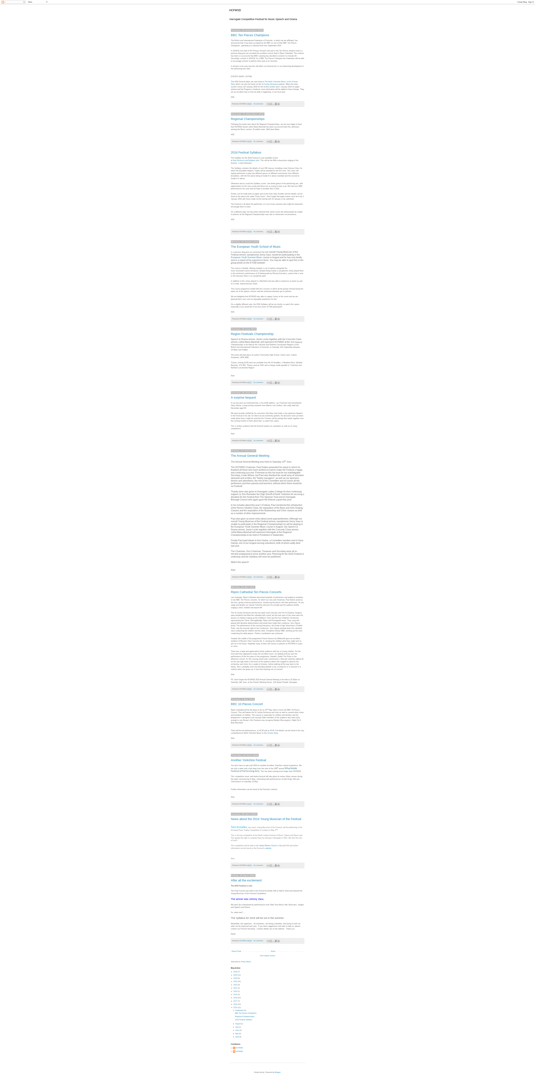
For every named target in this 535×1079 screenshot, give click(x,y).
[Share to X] (273, 104)
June (237, 1030)
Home (273, 951)
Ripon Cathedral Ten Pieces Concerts (256, 592)
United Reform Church (268, 846)
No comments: (259, 104)
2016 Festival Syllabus (246, 152)
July (237, 1027)
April (237, 1037)
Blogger (278, 1072)
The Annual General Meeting (250, 455)
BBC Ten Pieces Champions (250, 35)
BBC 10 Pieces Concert (247, 704)
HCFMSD (235, 10)
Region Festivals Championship (252, 334)
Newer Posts (236, 951)
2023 (235, 981)
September (239, 1010)
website (274, 789)
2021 (235, 988)
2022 (235, 985)
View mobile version (267, 956)
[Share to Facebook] (276, 104)
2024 (235, 978)
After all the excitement (246, 880)
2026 (235, 972)
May (237, 1034)
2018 (235, 998)
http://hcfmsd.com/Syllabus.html (246, 160)
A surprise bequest (243, 397)
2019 (235, 995)
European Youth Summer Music (246, 257)
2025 (235, 975)
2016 (235, 1004)
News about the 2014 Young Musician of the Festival (266, 819)
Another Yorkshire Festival (248, 760)
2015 (235, 1007)
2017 (235, 1001)
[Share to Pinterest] (278, 104)
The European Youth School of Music (256, 246)
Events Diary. (273, 733)
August (238, 1024)
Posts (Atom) (246, 962)
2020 (235, 991)
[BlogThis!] (270, 104)
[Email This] (268, 104)
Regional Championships (248, 119)
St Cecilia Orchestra (270, 84)
